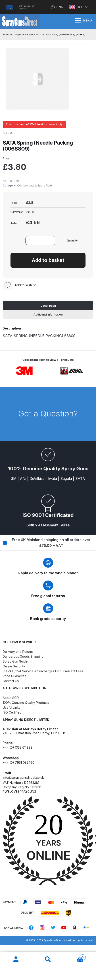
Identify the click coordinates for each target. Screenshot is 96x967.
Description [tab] (48, 305)
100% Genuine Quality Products (26, 702)
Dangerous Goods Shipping (23, 656)
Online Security (14, 666)
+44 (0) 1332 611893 (17, 747)
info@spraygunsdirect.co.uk (23, 777)
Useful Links (11, 707)
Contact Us (11, 681)
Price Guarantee (15, 676)
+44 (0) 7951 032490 (18, 762)
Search (48, 959)
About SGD (11, 698)
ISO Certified (12, 712)
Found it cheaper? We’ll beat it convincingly (34, 124)
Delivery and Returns (18, 651)
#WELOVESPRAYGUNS (19, 791)
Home (5, 34)
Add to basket (48, 260)
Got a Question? (48, 413)
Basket (74, 955)
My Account (16, 959)
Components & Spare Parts (27, 34)
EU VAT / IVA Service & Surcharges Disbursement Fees (43, 671)
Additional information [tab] (48, 314)
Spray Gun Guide (15, 661)
